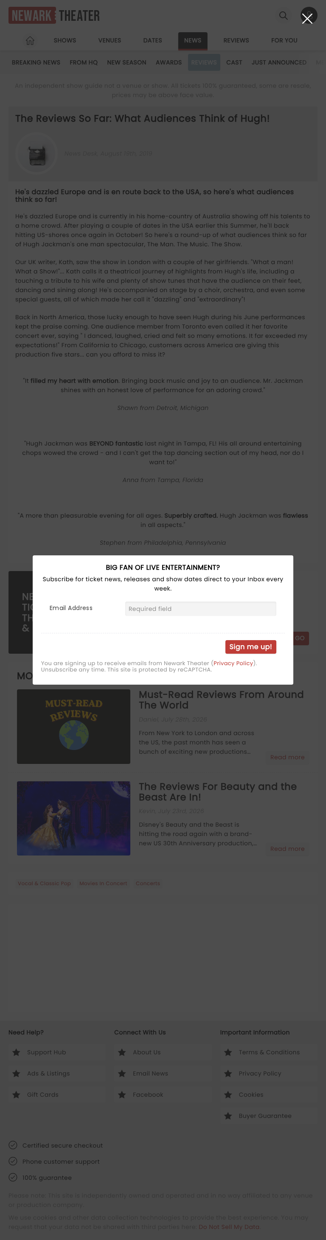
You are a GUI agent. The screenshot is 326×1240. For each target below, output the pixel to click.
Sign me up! (251, 647)
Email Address (71, 608)
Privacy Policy (233, 663)
